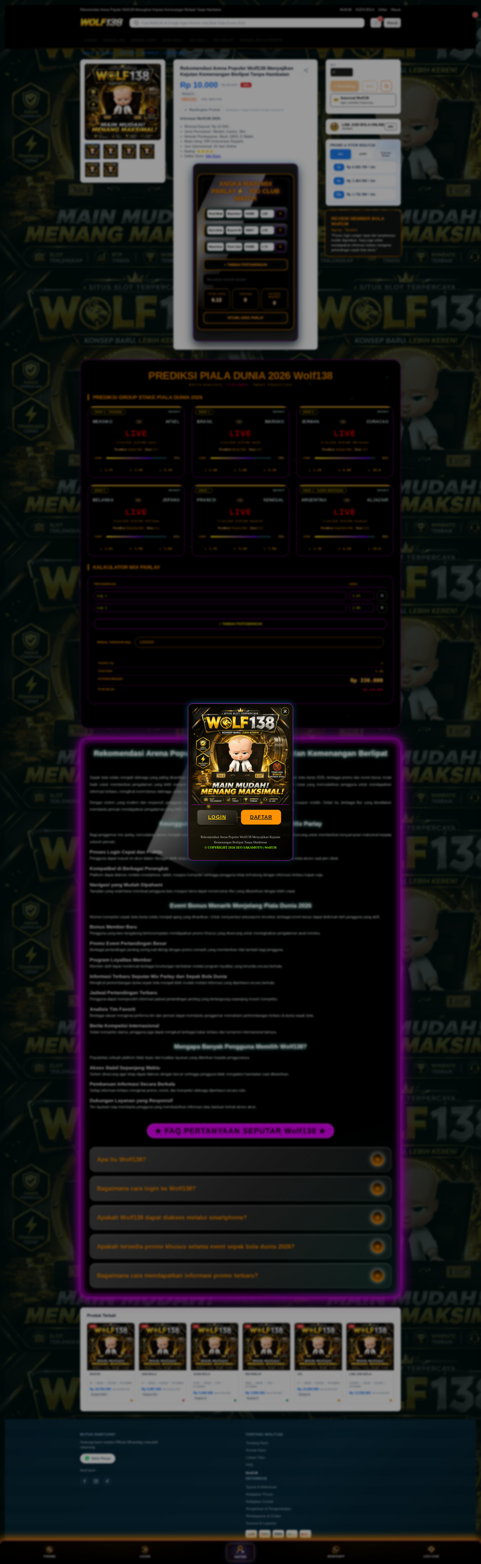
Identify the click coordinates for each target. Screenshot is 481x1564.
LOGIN (217, 817)
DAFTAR (261, 817)
